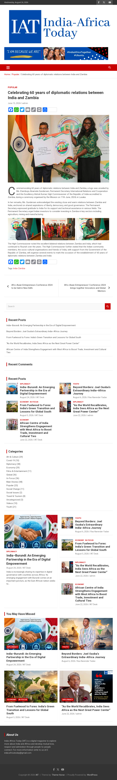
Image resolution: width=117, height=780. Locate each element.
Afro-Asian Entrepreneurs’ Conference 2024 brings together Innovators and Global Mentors (85, 288)
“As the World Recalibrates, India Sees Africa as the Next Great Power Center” (42, 343)
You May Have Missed (20, 614)
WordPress (92, 775)
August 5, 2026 (27, 415)
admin (25, 103)
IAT (37, 775)
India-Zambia (19, 268)
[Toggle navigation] (8, 67)
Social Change (13, 489)
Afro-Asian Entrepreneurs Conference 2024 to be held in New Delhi (31, 286)
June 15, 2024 (14, 103)
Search (108, 306)
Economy (24, 402)
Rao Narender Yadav (97, 397)
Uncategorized (13, 499)
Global (9, 474)
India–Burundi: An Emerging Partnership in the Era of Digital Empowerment (41, 325)
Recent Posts (17, 379)
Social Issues (12, 492)
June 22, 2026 (79, 415)
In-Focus (34, 402)
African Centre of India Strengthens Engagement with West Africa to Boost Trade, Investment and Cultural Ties (36, 429)
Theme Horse (58, 775)
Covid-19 (10, 460)
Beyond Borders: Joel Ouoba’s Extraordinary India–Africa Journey (36, 331)
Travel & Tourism (14, 496)
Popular (12, 87)
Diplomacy (25, 384)
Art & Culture (12, 457)
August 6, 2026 (80, 397)
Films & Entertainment (16, 471)
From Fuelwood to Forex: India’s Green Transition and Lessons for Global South (43, 337)
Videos (9, 503)
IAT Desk (40, 397)
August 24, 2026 (27, 397)
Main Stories (12, 482)
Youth (76, 384)
